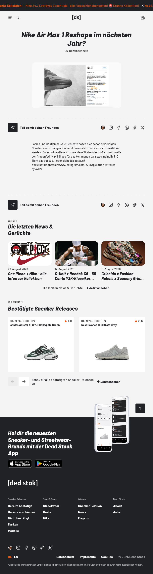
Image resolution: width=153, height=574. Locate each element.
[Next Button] (24, 381)
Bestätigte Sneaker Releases (43, 308)
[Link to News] (17, 17)
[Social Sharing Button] (13, 127)
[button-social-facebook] (118, 127)
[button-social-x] (142, 127)
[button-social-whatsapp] (126, 127)
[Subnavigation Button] (10, 17)
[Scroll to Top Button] (140, 408)
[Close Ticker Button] (142, 5)
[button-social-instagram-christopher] (102, 127)
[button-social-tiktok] (134, 127)
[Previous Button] (13, 381)
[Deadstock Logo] (76, 17)
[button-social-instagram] (110, 127)
